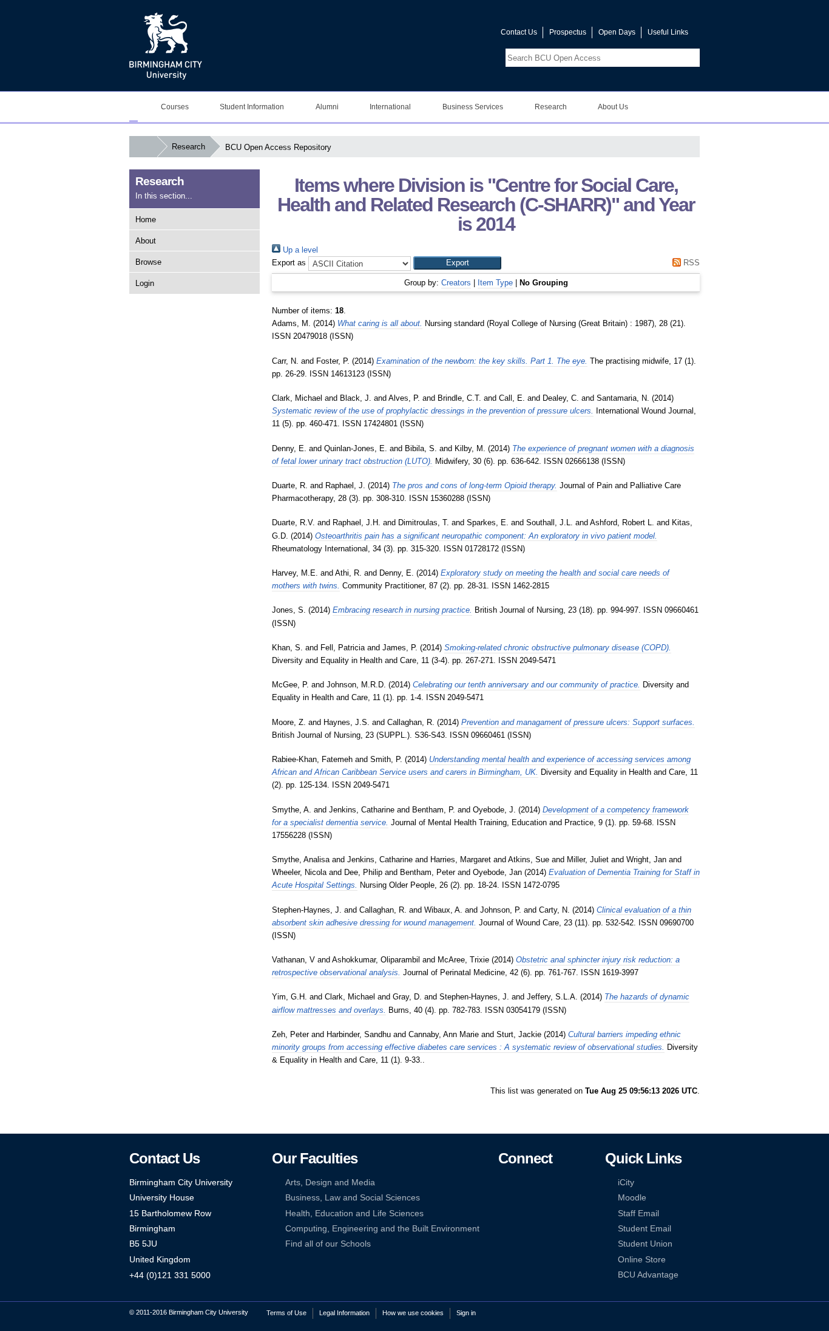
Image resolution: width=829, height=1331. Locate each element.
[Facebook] (503, 1182)
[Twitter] (521, 1182)
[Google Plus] (540, 1198)
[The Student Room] (540, 1213)
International (390, 107)
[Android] (521, 1229)
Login (144, 283)
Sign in (466, 1312)
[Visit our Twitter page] (448, 35)
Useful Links (668, 32)
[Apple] (503, 1229)
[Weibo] (503, 1213)
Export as (289, 262)
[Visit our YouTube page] (462, 35)
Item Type (495, 282)
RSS (690, 262)
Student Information (252, 107)
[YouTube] (540, 1182)
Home (145, 219)
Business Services (472, 107)
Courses (175, 107)
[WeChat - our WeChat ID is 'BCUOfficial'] (521, 1213)
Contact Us (519, 32)
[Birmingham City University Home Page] (133, 107)
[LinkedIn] (503, 1198)
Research (551, 107)
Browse (148, 262)
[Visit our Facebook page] (433, 35)
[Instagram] (521, 1198)
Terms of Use (286, 1312)
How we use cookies (413, 1312)
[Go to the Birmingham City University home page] (165, 45)
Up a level (299, 249)
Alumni (327, 107)
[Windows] (540, 1229)
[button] (457, 263)
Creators (456, 282)
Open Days (616, 32)
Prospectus (567, 32)
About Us (613, 107)
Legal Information (344, 1312)
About (145, 240)
